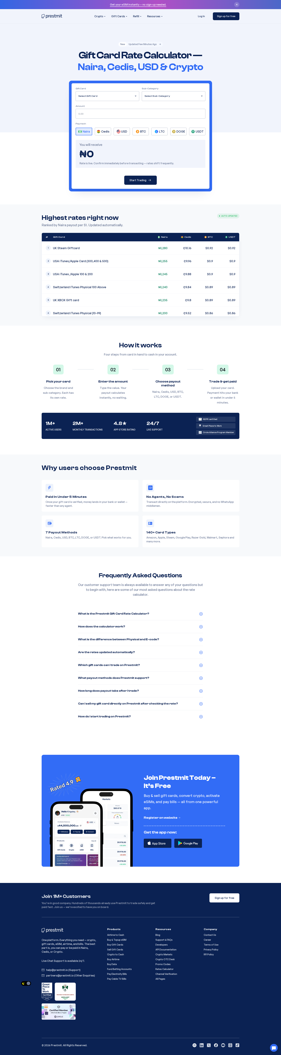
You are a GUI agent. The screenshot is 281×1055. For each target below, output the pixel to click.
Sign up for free (226, 16)
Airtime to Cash (115, 935)
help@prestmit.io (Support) (63, 970)
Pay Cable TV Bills (116, 978)
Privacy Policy (211, 949)
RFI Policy (209, 954)
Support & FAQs (164, 939)
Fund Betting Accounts (119, 969)
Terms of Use (211, 944)
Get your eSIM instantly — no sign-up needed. (138, 4)
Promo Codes (163, 964)
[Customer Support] (274, 1048)
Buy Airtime (113, 959)
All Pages (160, 978)
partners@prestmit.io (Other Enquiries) (70, 975)
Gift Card (81, 88)
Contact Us (210, 935)
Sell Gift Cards (115, 949)
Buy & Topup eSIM (116, 939)
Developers (161, 944)
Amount (80, 106)
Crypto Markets (163, 954)
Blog (157, 935)
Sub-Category (150, 88)
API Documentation (165, 949)
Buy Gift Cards (115, 944)
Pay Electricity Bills (117, 974)
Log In (201, 16)
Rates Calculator (164, 969)
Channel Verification (166, 974)
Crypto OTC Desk (165, 959)
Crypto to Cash (115, 954)
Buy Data (112, 964)
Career (207, 939)
